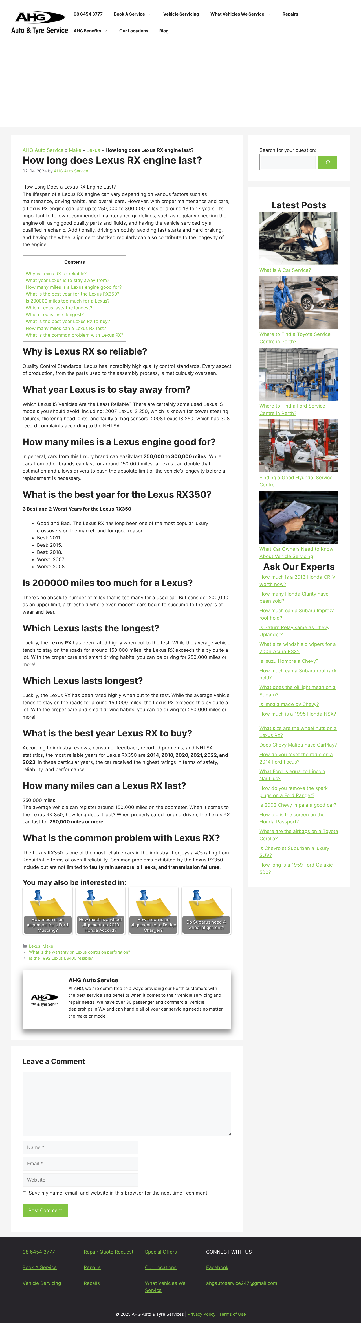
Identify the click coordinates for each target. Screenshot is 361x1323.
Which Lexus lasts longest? (55, 314)
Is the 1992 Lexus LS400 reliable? (61, 958)
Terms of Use (232, 1314)
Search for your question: (287, 150)
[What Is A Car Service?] (298, 239)
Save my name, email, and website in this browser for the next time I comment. (119, 1193)
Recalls (92, 1283)
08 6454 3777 (88, 14)
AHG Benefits (87, 31)
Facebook (217, 1267)
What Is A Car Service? (285, 270)
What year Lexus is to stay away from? (67, 280)
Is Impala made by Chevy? (289, 704)
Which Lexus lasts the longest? (59, 307)
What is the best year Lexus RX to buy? (68, 321)
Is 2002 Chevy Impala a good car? (297, 805)
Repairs (290, 14)
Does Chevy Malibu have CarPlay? (298, 745)
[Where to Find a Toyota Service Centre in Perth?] (298, 303)
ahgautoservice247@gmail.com (241, 1283)
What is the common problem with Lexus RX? (74, 335)
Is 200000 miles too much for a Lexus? (67, 301)
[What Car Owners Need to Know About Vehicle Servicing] (298, 518)
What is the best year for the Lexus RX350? (72, 294)
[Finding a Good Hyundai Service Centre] (298, 446)
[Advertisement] (180, 87)
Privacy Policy (201, 1314)
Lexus (93, 150)
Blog (164, 31)
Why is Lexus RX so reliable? (56, 273)
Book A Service (129, 14)
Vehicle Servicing (181, 14)
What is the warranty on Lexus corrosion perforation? (79, 952)
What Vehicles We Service (237, 14)
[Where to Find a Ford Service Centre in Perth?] (298, 375)
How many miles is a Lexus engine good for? (74, 287)
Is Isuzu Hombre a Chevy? (288, 661)
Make (75, 150)
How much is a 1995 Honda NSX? (297, 714)
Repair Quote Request (108, 1252)
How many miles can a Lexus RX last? (66, 328)
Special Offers (161, 1252)
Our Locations (133, 31)
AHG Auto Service (43, 150)
